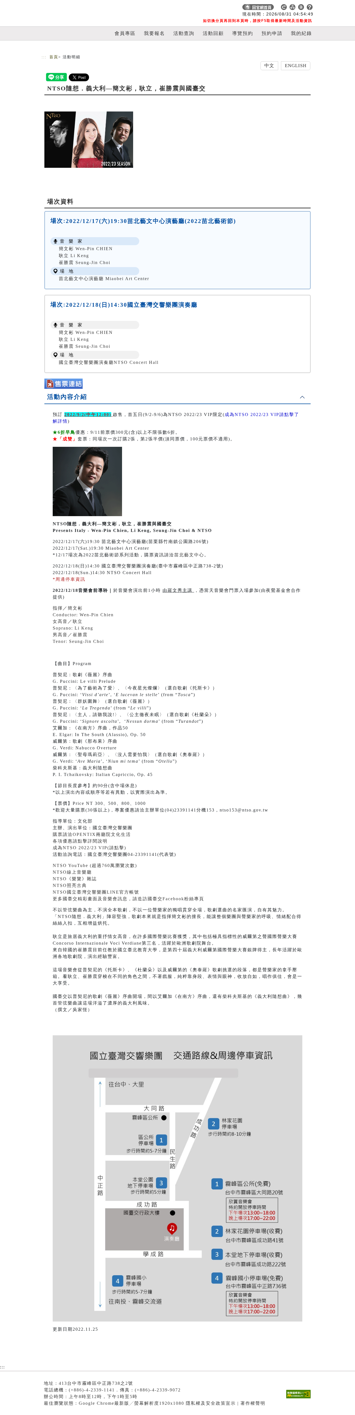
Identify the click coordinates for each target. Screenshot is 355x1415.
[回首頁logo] (80, 8)
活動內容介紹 (67, 396)
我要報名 (154, 33)
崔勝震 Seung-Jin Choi (84, 262)
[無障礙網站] (299, 1398)
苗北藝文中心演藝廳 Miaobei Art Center (104, 278)
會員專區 (125, 33)
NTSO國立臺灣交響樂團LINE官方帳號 (96, 892)
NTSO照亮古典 (70, 885)
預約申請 (272, 33)
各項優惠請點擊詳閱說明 (80, 841)
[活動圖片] (88, 139)
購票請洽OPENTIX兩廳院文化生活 (92, 834)
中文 (269, 65)
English (296, 65)
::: (44, 57)
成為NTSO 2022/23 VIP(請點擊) (89, 847)
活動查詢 (183, 33)
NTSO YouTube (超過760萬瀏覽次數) (95, 865)
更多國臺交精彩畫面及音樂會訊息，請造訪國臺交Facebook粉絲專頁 (128, 898)
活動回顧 (213, 33)
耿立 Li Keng (74, 255)
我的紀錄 (301, 33)
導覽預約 (242, 33)
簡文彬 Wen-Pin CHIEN (86, 248)
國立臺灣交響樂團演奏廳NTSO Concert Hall (109, 362)
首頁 (53, 57)
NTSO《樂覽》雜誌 (75, 878)
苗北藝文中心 (189, 554)
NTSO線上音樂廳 (72, 872)
